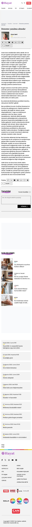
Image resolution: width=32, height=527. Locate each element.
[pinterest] (16, 460)
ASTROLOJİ (5, 468)
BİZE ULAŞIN (20, 468)
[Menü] (24, 3)
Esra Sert (15, 23)
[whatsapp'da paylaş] (15, 42)
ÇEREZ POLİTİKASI (22, 479)
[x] (5, 460)
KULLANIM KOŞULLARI (23, 471)
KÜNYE (18, 465)
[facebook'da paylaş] (2, 42)
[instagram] (9, 460)
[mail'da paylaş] (19, 42)
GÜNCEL (4, 480)
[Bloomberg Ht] (26, 491)
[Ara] (22, 3)
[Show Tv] (12, 501)
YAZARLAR (4, 465)
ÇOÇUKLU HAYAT (7, 477)
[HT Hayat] (16, 454)
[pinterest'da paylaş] (22, 42)
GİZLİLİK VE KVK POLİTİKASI (21, 475)
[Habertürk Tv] (12, 491)
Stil (16, 8)
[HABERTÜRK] (28, 3)
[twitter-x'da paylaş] (6, 42)
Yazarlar (3, 8)
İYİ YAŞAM (4, 474)
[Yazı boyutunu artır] (2, 45)
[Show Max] (26, 501)
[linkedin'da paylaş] (12, 42)
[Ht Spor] (19, 491)
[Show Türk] (19, 501)
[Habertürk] (6, 491)
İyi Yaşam (21, 8)
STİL (3, 471)
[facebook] (2, 460)
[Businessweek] (6, 501)
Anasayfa (3, 23)
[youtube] (12, 460)
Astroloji (10, 8)
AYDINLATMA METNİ (22, 482)
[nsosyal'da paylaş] (9, 42)
